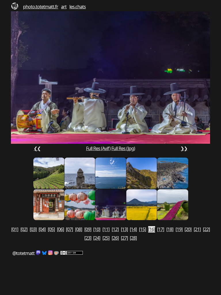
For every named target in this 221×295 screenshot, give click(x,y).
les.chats (77, 6)
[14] (133, 229)
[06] (60, 229)
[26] (115, 238)
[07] (69, 229)
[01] (14, 229)
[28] (133, 238)
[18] (169, 229)
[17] (160, 229)
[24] (96, 238)
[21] (197, 229)
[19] (179, 229)
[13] (124, 229)
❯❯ (183, 148)
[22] (206, 229)
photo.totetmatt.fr (40, 6)
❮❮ (37, 148)
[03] (33, 229)
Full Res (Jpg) (123, 148)
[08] (78, 229)
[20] (187, 229)
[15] (142, 229)
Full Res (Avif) (98, 148)
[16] (151, 229)
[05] (51, 229)
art (63, 6)
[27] (124, 238)
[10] (96, 229)
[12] (115, 229)
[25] (105, 238)
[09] (87, 229)
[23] (87, 238)
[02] (23, 229)
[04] (42, 229)
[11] (105, 229)
